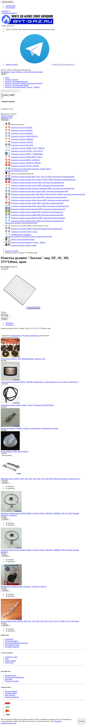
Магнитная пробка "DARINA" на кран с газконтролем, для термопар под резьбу (29, 428)
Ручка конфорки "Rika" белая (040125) (14, 451)
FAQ (6, 659)
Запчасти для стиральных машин (17, 85)
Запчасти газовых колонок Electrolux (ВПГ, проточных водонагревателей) (38, 209)
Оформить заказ (6, 118)
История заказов (11, 693)
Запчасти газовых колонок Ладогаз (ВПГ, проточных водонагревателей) (37, 182)
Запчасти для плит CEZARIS (22, 142)
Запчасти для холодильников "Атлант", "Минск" (22, 87)
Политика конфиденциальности (16, 643)
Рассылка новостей (12, 697)
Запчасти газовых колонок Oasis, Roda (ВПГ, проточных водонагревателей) (39, 197)
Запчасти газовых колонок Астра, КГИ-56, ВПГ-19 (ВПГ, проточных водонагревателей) (43, 179)
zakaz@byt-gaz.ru (11, 64)
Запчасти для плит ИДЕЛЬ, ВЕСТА (24, 136)
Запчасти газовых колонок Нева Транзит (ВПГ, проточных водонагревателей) (39, 191)
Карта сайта (9, 662)
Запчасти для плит (11, 79)
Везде (7, 78)
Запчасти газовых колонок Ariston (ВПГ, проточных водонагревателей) (37, 203)
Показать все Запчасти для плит (16, 171)
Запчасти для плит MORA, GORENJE (25, 160)
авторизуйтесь (16, 335)
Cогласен (81, 721)
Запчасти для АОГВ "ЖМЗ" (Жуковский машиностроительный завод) (36, 229)
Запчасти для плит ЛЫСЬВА (22, 133)
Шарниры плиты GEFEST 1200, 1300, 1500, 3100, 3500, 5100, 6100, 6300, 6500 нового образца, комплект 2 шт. (40, 479)
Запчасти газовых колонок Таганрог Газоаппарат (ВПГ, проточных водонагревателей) (42, 188)
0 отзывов (4, 269)
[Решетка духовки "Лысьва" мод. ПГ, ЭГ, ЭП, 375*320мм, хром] (21, 309)
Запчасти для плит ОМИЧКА (22, 139)
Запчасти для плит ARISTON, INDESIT (26, 163)
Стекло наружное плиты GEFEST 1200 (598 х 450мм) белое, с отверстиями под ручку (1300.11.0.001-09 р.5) (39, 382)
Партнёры (8, 679)
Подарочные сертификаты (14, 677)
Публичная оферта (11, 641)
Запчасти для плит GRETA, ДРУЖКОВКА (27, 154)
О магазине (9, 639)
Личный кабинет (11, 691)
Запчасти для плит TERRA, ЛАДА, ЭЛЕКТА (28, 148)
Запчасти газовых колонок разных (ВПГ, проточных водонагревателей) (37, 221)
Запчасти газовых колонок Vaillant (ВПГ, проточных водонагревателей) (37, 215)
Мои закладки (10, 695)
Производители (10, 675)
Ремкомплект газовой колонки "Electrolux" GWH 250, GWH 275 (24, 586)
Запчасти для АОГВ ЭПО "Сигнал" (24, 232)
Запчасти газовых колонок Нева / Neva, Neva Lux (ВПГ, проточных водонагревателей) (42, 177)
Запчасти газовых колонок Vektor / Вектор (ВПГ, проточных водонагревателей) (40, 200)
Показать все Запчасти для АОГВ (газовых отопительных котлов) (28, 236)
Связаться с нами (11, 657)
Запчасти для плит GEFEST (21, 127)
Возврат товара (10, 661)
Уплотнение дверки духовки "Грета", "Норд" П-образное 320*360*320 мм (27, 405)
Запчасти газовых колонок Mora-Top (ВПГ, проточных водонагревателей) (38, 218)
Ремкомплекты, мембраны (21, 234)
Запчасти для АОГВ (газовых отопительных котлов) (23, 83)
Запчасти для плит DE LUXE (22, 145)
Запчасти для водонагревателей (16, 81)
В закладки (9, 486)
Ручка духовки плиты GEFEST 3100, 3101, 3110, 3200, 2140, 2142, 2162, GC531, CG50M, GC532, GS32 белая (40, 621)
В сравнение (10, 488)
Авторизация (10, 6)
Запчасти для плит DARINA (22, 130)
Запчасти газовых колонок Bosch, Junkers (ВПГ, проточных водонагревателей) (40, 206)
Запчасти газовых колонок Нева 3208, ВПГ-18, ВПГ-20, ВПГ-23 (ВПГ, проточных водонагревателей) (48, 194)
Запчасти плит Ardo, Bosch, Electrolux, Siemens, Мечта (31, 169)
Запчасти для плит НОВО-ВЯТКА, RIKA (26, 157)
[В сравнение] (4, 311)
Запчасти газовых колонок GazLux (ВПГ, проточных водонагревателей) (37, 185)
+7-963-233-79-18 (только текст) (62, 64)
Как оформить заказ (12, 645)
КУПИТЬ (4, 319)
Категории (5, 120)
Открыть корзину (7, 116)
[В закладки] (2, 311)
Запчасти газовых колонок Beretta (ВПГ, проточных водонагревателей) (37, 212)
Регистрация (10, 7)
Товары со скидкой (12, 681)
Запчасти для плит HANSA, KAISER (25, 166)
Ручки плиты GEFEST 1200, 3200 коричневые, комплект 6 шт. (23, 359)
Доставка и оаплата (12, 647)
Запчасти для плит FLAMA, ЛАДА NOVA (27, 151)
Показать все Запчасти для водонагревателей (21, 223)
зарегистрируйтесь (31, 335)
